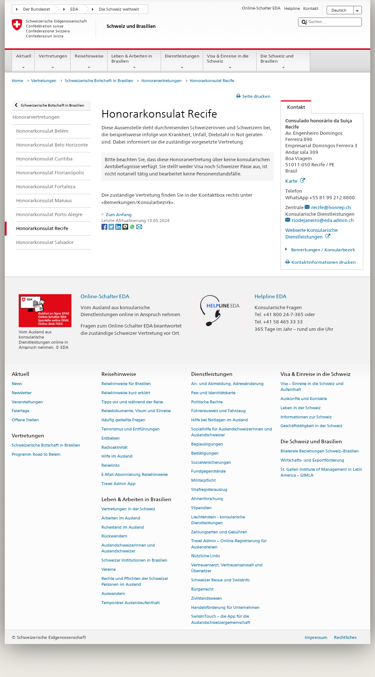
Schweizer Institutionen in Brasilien (134, 560)
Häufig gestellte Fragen (123, 420)
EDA (74, 9)
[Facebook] (104, 226)
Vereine (108, 569)
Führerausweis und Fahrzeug (218, 411)
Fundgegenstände (208, 471)
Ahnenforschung (207, 498)
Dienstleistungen (182, 56)
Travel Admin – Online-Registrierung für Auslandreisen (229, 544)
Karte (291, 181)
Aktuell (23, 56)
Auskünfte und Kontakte (304, 398)
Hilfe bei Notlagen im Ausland (219, 420)
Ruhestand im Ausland (122, 527)
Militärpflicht (203, 480)
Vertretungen (53, 56)
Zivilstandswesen (206, 598)
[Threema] (125, 226)
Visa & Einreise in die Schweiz (228, 58)
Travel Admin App (118, 483)
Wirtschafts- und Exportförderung (312, 460)
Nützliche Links (205, 556)
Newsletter (21, 393)
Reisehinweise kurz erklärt (125, 393)
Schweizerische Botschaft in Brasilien (99, 80)
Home (17, 80)
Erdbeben (110, 438)
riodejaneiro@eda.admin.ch (323, 220)
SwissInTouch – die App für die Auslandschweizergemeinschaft (220, 619)
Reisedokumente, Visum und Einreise (136, 411)
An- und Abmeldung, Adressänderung (227, 383)
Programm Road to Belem (36, 454)
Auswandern (113, 593)
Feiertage (20, 411)
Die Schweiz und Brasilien (276, 58)
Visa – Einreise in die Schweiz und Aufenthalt (312, 386)
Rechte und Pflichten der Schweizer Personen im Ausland (134, 581)
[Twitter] (111, 226)
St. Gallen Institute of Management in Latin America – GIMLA (321, 472)
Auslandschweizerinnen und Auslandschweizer (128, 548)
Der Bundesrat (36, 9)
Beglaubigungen (207, 444)
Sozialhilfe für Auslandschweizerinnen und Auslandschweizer (231, 432)
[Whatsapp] (132, 226)
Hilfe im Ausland (117, 456)
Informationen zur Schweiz (306, 417)
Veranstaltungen (27, 402)
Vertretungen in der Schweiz (128, 509)
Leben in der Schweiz (301, 408)
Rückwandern (114, 536)
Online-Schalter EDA (105, 296)
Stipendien (201, 508)
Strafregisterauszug (209, 489)
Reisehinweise (89, 56)
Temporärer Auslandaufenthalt (130, 602)
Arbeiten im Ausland (120, 518)
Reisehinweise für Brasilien (126, 383)
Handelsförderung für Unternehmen (225, 607)
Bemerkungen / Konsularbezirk (322, 249)
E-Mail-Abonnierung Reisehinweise (134, 474)
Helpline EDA (270, 296)
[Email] (139, 226)
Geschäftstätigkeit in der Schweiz (311, 426)
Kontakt (293, 107)
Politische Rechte (207, 402)
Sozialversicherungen (211, 462)
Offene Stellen (25, 420)
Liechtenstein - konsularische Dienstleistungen (218, 520)
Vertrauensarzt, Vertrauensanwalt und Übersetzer (227, 568)
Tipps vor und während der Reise (132, 402)
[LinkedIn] (118, 226)
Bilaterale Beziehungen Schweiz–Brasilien (320, 451)
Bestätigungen (205, 453)
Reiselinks (110, 465)
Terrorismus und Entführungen (130, 429)
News (17, 383)
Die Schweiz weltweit (119, 9)
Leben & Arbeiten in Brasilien (131, 58)
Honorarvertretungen (161, 80)
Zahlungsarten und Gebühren (219, 532)
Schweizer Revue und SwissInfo (220, 580)
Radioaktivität (114, 447)
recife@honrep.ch (331, 207)
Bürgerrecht (202, 589)
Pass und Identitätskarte (213, 393)
